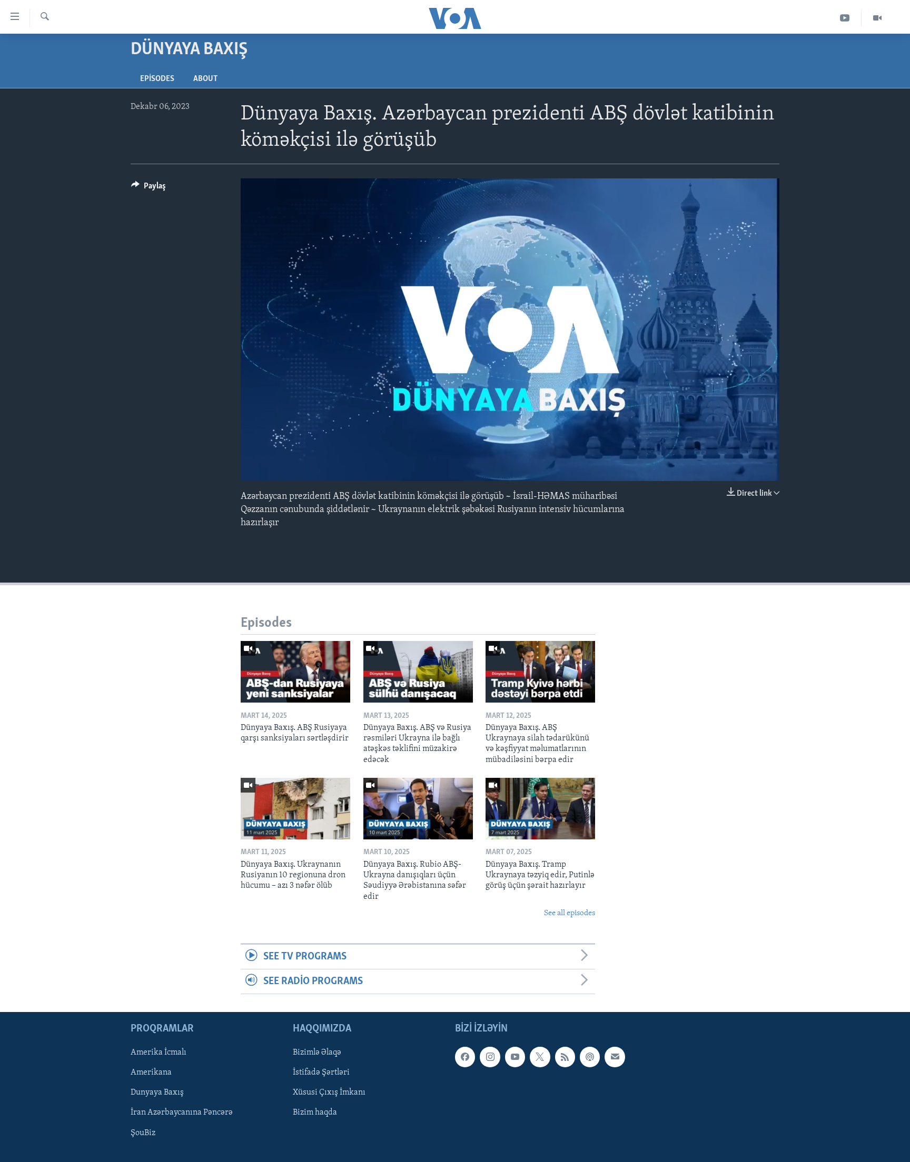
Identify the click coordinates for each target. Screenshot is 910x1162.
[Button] (148, 188)
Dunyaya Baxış (157, 1093)
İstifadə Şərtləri (321, 1073)
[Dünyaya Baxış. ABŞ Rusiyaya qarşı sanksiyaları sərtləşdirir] (295, 672)
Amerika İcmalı (158, 1053)
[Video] (877, 18)
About (205, 79)
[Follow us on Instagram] (490, 1057)
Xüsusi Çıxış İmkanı (329, 1093)
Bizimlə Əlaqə (317, 1053)
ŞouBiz (143, 1133)
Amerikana (151, 1073)
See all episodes (569, 913)
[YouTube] (845, 18)
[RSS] (565, 1057)
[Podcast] (590, 1057)
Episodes (157, 79)
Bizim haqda (315, 1113)
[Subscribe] (615, 1057)
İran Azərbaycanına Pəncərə (182, 1113)
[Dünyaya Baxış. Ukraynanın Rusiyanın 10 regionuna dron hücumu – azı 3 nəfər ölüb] (295, 808)
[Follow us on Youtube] (515, 1057)
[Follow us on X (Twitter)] (540, 1057)
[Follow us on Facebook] (465, 1057)
